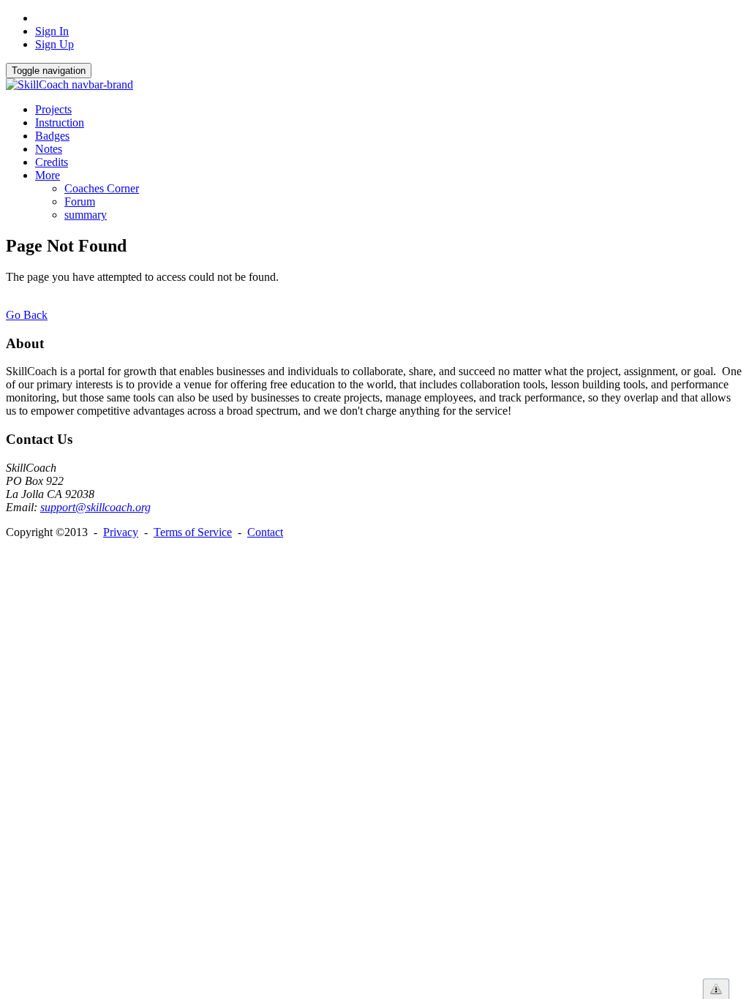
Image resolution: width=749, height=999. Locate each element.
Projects (53, 109)
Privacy (120, 532)
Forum (79, 201)
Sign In (52, 31)
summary (85, 214)
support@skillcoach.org (95, 507)
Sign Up (54, 44)
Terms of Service (193, 532)
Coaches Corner (101, 188)
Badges (52, 135)
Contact (265, 532)
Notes (48, 149)
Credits (51, 162)
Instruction (59, 122)
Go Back (27, 315)
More (47, 175)
